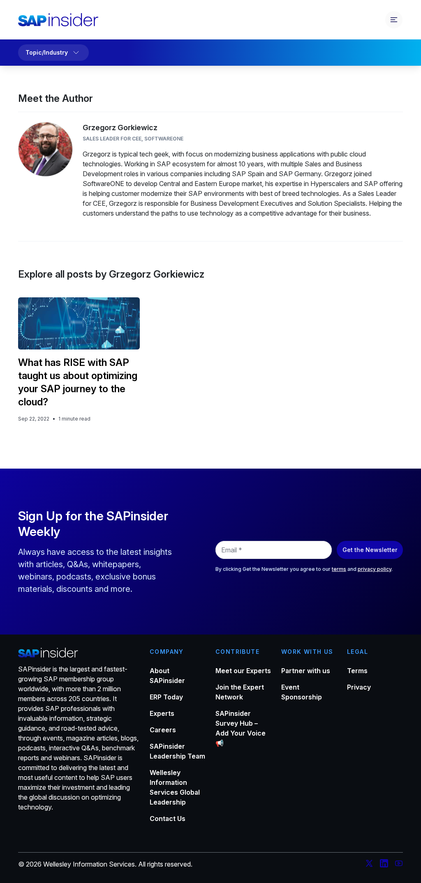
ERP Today (166, 697)
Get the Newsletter (369, 549)
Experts (162, 713)
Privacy (359, 687)
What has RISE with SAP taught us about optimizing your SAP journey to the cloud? (77, 382)
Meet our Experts (243, 671)
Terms (357, 671)
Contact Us (167, 818)
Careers (163, 730)
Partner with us (305, 671)
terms (339, 569)
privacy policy (374, 569)
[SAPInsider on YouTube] (399, 864)
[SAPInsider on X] (369, 864)
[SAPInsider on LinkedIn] (384, 864)
